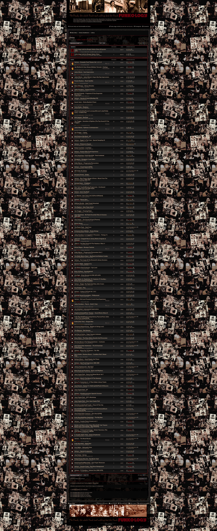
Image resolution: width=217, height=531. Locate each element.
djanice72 (130, 234)
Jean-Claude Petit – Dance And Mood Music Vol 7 (88, 374)
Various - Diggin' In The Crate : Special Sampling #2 (89, 140)
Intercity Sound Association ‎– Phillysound (86, 295)
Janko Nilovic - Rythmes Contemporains (86, 127)
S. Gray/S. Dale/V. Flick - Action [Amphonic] (87, 434)
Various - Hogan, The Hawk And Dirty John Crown (89, 284)
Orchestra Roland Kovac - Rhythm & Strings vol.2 (89, 326)
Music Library (78, 223)
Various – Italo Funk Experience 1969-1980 (86, 363)
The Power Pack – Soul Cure (82, 227)
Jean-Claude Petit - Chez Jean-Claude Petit (87, 401)
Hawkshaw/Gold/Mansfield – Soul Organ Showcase (89, 462)
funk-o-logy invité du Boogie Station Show (87, 54)
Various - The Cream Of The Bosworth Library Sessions (90, 260)
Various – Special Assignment (83, 451)
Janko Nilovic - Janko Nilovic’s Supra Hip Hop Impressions (91, 77)
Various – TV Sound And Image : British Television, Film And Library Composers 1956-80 (90, 430)
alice (77, 171)
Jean (77, 130)
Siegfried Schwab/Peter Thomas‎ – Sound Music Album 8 (91, 313)
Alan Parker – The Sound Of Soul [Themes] (87, 219)
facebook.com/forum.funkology (95, 21)
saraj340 (129, 151)
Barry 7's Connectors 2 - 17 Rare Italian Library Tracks (90, 382)
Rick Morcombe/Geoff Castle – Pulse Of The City (88, 405)
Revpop (129, 98)
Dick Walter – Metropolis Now (83, 447)
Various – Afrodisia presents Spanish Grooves (88, 393)
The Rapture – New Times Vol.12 (83, 207)
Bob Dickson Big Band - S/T (82, 136)
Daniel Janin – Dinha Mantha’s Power (85, 102)
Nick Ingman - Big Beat (81, 117)
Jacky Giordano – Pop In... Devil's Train (86, 304)
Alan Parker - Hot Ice (80, 455)
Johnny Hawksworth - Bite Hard (83, 367)
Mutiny (129, 299)
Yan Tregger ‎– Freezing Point (83, 211)
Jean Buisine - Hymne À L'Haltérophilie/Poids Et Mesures (91, 386)
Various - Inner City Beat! (81, 192)
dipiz (129, 127)
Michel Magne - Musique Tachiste (84, 247)
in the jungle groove (80, 69)
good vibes (130, 89)
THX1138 (130, 85)
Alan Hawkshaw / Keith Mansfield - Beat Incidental (89, 155)
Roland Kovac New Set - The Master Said (86, 459)
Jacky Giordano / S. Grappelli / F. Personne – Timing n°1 (90, 235)
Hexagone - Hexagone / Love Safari (84, 159)
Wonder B (84, 39)
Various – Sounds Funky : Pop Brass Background (89, 466)
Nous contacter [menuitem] (113, 503)
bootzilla (77, 83)
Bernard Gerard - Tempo (81, 174)
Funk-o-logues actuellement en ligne (84, 483)
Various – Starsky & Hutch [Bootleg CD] (86, 98)
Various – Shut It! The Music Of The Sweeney (87, 378)
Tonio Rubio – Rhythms (81, 107)
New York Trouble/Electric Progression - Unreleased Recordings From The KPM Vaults (89, 187)
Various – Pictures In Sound (82, 144)
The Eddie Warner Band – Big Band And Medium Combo (91, 256)
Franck (129, 80)
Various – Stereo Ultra (80, 199)
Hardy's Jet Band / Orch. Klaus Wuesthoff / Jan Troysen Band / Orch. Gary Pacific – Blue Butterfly (90, 425)
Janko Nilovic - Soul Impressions (84, 72)
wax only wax (78, 78)
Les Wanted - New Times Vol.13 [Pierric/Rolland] (88, 195)
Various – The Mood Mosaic (82, 438)
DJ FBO (129, 155)
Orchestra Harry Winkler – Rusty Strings (86, 231)
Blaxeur (129, 166)
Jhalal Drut (78, 184)
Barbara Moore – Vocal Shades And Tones (86, 359)
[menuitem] (145, 26)
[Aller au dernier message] (131, 49)
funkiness (79, 39)
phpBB (106, 523)
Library (72, 38)
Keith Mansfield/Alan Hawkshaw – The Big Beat (88, 417)
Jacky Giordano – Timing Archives (84, 89)
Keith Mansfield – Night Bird (82, 443)
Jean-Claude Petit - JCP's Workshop (85, 397)
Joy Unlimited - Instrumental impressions (86, 309)
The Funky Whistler (80, 324)
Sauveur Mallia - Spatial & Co (83, 264)
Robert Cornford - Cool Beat (82, 148)
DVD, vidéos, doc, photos (97, 51)
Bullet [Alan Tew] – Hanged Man (83, 321)
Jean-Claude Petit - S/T (81, 389)
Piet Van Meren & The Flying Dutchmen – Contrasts (89, 342)
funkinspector (131, 143)
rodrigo (77, 90)
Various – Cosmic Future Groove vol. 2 (85, 421)
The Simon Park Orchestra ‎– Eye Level (85, 267)
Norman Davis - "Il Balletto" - (82, 183)
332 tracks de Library (80, 170)
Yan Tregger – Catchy (80, 132)
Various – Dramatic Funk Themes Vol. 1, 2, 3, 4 (88, 62)
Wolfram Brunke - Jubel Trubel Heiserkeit (86, 203)
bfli (76, 160)
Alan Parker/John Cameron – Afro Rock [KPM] (88, 413)
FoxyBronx (90, 39)
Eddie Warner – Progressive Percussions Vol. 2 (88, 252)
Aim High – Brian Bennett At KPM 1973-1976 (87, 275)
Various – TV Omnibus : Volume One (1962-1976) (88, 470)
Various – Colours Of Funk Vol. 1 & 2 (85, 291)
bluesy (129, 49)
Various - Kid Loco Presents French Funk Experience (90, 299)
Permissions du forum (79, 489)
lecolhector (78, 125)
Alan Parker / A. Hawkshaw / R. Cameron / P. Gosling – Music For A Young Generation (90, 279)
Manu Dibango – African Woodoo (84, 86)
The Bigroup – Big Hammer (82, 330)
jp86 (129, 54)
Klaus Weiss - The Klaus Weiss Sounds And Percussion (90, 338)
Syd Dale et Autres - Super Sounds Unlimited (87, 334)
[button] (147, 43)
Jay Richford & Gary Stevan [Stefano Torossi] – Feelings (91, 67)
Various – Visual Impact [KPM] (83, 167)
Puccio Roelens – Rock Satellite (83, 81)
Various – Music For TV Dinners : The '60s (86, 350)
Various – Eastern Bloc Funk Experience (86, 151)
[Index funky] (108, 9)
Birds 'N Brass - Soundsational (83, 271)
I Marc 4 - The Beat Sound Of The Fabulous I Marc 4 (89, 243)
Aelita (77, 99)
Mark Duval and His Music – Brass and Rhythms (88, 370)
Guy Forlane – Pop (79, 287)
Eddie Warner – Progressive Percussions (86, 163)
